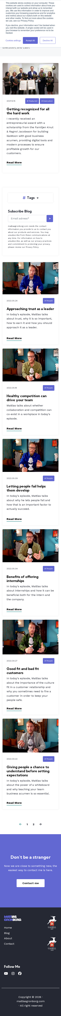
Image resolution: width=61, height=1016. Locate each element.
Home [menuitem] (8, 927)
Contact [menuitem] (9, 943)
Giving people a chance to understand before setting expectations (28, 771)
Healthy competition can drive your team (27, 398)
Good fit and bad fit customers (23, 671)
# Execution (47, 101)
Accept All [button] (30, 40)
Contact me (30, 883)
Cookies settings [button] (13, 40)
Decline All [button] (48, 40)
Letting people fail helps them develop (26, 488)
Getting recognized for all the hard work (28, 111)
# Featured (32, 101)
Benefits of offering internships (22, 579)
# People (49, 301)
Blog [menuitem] (7, 933)
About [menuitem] (8, 938)
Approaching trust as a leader (30, 309)
